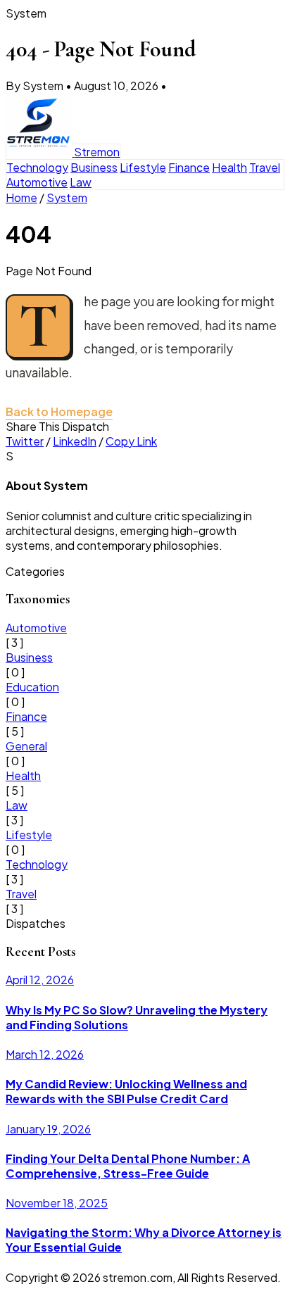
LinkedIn (74, 441)
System (66, 197)
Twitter (25, 441)
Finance (189, 167)
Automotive (37, 182)
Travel (264, 167)
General (26, 745)
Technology (37, 167)
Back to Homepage (59, 411)
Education (32, 686)
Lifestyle (143, 167)
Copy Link (131, 441)
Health (229, 167)
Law (81, 182)
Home (21, 197)
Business (94, 167)
